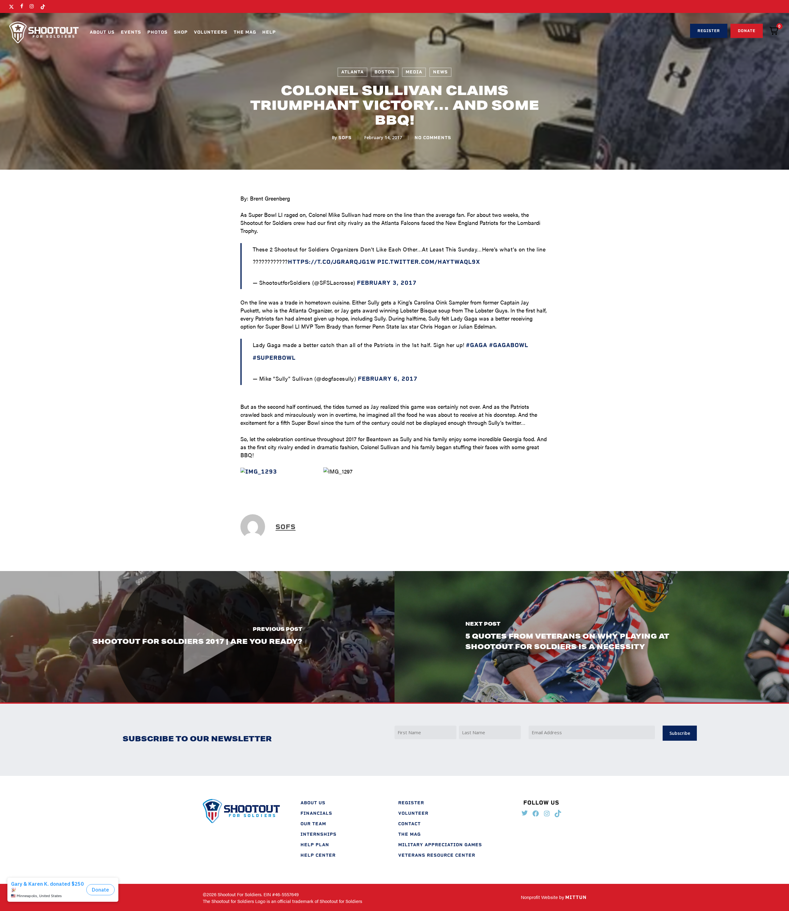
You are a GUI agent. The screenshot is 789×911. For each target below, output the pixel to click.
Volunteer (413, 813)
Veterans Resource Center (436, 855)
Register (411, 802)
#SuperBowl (274, 357)
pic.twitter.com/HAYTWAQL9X (428, 262)
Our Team (313, 823)
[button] (774, 31)
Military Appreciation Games (440, 844)
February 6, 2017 (388, 378)
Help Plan (314, 844)
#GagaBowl (508, 345)
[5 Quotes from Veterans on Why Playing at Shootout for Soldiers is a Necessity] (591, 636)
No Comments (433, 137)
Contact (409, 823)
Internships (318, 834)
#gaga (476, 345)
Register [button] (708, 31)
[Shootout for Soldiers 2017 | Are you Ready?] (197, 636)
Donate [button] (746, 31)
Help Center (318, 855)
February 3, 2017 (387, 283)
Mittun (576, 897)
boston (384, 72)
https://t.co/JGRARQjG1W (332, 262)
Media (414, 72)
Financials (316, 813)
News (440, 72)
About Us (312, 802)
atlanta (352, 72)
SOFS (345, 137)
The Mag (409, 834)
